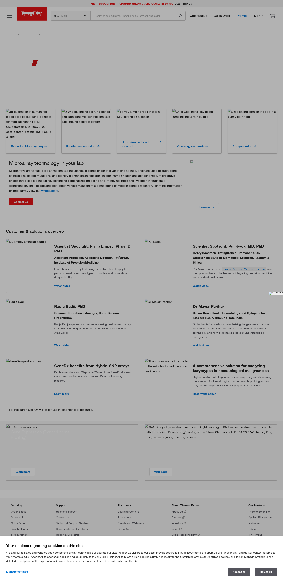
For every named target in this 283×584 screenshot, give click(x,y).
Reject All (266, 572)
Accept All (239, 572)
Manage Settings (17, 571)
